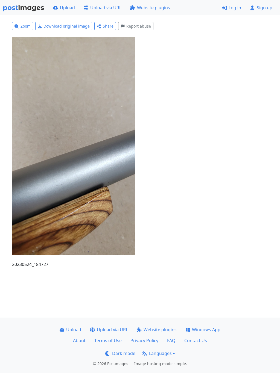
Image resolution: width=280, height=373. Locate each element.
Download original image (66, 26)
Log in (235, 8)
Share (108, 26)
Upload (67, 8)
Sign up (264, 8)
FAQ (171, 341)
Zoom (26, 26)
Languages (160, 353)
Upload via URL (105, 8)
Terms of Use (108, 341)
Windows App (206, 330)
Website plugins (153, 8)
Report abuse (138, 26)
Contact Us (195, 341)
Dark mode (123, 353)
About (79, 341)
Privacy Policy (144, 341)
